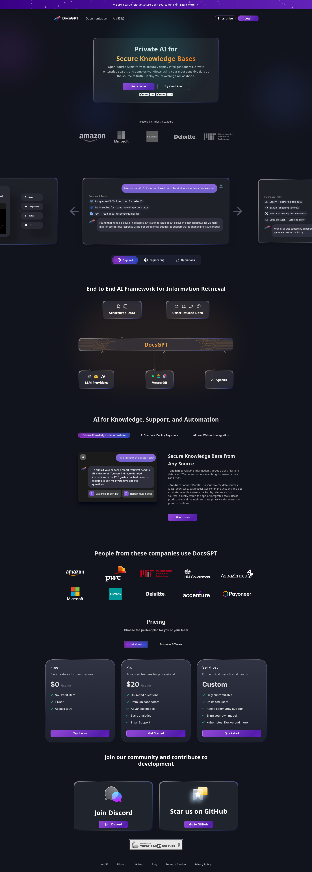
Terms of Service (176, 864)
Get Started (156, 733)
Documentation (96, 18)
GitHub (139, 864)
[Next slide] (237, 211)
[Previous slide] (74, 211)
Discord (121, 864)
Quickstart (232, 733)
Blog (154, 864)
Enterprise (225, 18)
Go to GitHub (198, 824)
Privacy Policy (202, 864)
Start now (183, 517)
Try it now (80, 733)
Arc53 (117, 18)
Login (248, 18)
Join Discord (113, 824)
